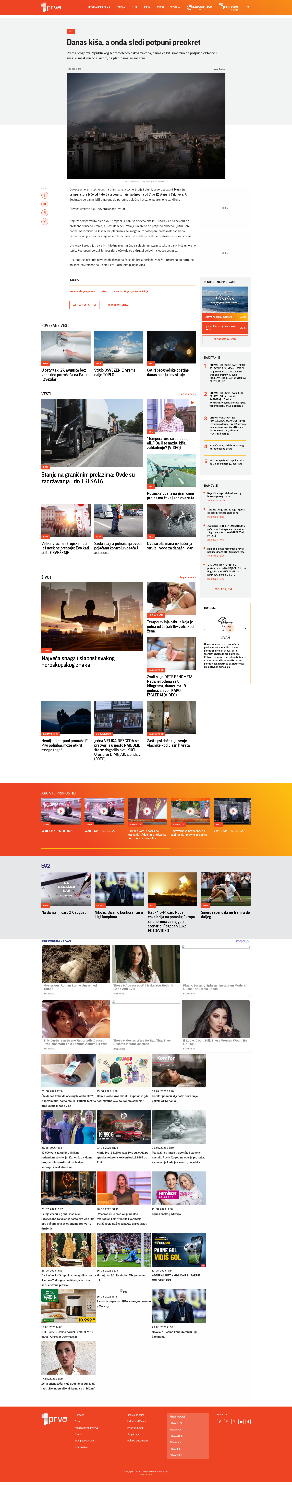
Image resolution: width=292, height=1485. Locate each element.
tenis (205, 905)
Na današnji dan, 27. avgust (63, 912)
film (134, 7)
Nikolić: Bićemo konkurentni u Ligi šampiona (119, 914)
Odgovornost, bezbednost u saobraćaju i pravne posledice (189, 832)
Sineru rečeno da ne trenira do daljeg (225, 914)
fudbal (100, 905)
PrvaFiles (176, 1455)
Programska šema (99, 7)
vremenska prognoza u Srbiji (130, 291)
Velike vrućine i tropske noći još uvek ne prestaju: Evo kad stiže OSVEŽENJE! (65, 548)
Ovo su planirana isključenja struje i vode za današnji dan (170, 546)
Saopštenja (133, 1434)
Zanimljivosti (156, 670)
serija (147, 7)
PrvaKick (175, 1442)
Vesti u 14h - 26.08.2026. (100, 830)
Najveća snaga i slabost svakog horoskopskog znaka (78, 661)
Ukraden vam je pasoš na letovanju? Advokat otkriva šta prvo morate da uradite (147, 834)
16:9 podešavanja (84, 1440)
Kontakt (79, 1415)
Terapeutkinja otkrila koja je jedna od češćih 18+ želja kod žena (170, 626)
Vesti (46, 824)
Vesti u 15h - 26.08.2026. (57, 830)
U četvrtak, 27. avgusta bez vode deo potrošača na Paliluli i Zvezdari (65, 374)
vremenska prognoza (82, 291)
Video (160, 7)
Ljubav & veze (156, 615)
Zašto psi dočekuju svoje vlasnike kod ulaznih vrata (168, 743)
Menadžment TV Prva (86, 1427)
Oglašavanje (81, 1447)
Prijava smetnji (135, 1427)
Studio (78, 1434)
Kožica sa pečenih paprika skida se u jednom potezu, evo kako (227, 462)
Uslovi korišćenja (136, 1421)
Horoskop (211, 607)
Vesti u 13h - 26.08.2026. (229, 830)
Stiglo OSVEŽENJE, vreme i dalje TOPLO (115, 372)
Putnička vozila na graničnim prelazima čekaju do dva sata (170, 495)
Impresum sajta (135, 1415)
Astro (46, 650)
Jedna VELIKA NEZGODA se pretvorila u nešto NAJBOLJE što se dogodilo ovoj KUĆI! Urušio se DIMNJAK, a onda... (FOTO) (117, 750)
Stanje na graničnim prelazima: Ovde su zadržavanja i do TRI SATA (88, 478)
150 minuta (135, 824)
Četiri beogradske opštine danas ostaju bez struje (168, 372)
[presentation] (204, 629)
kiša (103, 291)
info (45, 905)
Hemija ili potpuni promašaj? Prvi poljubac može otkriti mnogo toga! (64, 745)
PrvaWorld (177, 1436)
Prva (77, 1421)
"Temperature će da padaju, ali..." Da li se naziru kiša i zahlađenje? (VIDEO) (169, 443)
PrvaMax (175, 1429)
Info (71, 31)
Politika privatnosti (137, 1440)
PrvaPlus (176, 1423)
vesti (173, 7)
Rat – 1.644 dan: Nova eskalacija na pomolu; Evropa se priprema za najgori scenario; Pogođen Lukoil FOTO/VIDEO (171, 921)
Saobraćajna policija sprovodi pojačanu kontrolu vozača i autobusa (118, 548)
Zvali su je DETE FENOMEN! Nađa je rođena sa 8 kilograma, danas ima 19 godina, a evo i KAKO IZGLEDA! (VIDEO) (169, 686)
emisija (121, 7)
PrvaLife (175, 1449)
